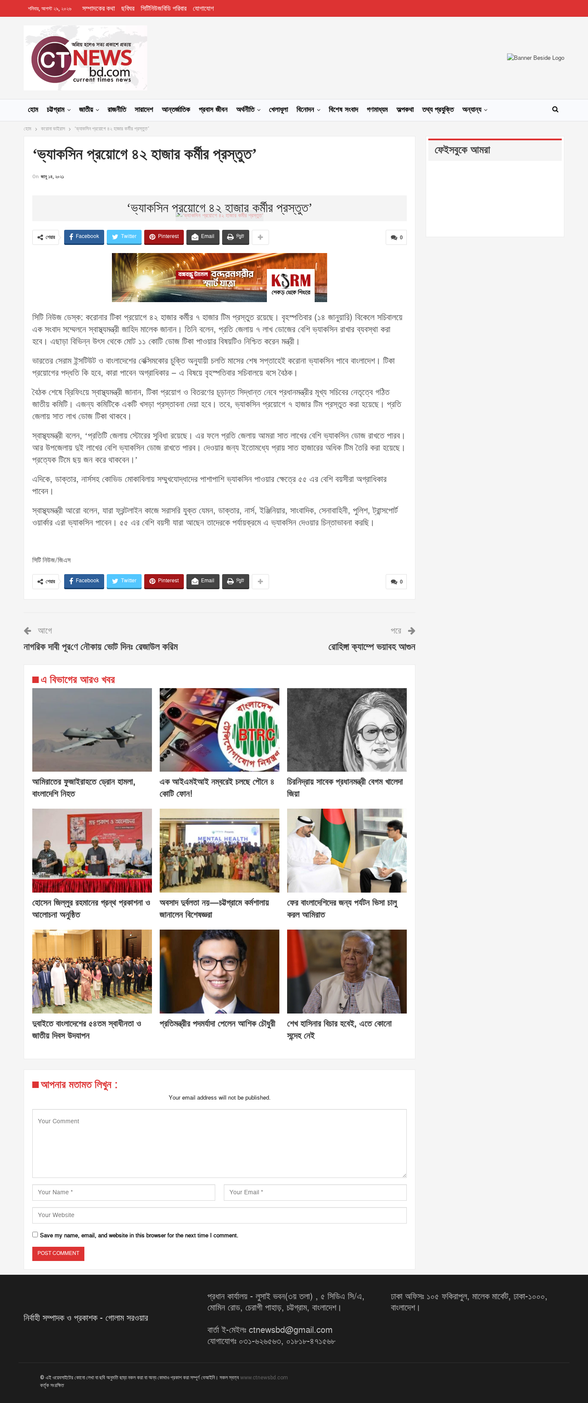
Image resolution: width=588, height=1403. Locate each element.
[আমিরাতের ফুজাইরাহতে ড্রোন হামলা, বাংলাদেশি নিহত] (92, 730)
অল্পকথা (405, 110)
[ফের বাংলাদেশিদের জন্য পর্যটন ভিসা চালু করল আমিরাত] (347, 851)
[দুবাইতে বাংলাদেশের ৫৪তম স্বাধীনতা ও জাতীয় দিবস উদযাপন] (92, 972)
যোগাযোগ (203, 8)
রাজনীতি (117, 110)
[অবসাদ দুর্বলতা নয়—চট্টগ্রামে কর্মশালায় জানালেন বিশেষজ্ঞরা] (219, 851)
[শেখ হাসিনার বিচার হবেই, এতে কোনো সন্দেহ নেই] (347, 972)
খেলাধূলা (278, 110)
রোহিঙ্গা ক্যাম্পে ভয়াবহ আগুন (371, 647)
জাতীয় (86, 110)
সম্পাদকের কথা (98, 8)
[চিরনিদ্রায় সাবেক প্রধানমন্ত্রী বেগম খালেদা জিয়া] (347, 730)
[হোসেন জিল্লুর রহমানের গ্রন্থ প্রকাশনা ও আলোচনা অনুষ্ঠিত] (92, 851)
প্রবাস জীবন (213, 110)
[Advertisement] (219, 194)
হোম (33, 110)
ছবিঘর (127, 8)
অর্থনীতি (245, 110)
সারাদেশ (144, 110)
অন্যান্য (471, 110)
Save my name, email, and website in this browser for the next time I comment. (139, 1235)
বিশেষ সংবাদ (343, 110)
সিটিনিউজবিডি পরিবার (163, 8)
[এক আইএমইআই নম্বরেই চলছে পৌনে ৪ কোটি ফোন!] (219, 730)
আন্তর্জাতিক (176, 110)
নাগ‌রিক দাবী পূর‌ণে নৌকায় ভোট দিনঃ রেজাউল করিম (101, 647)
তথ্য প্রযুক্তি (438, 110)
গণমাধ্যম (377, 110)
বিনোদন (305, 110)
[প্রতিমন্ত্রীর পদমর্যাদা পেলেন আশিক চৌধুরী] (219, 972)
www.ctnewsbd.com (264, 1378)
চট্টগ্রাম (56, 110)
